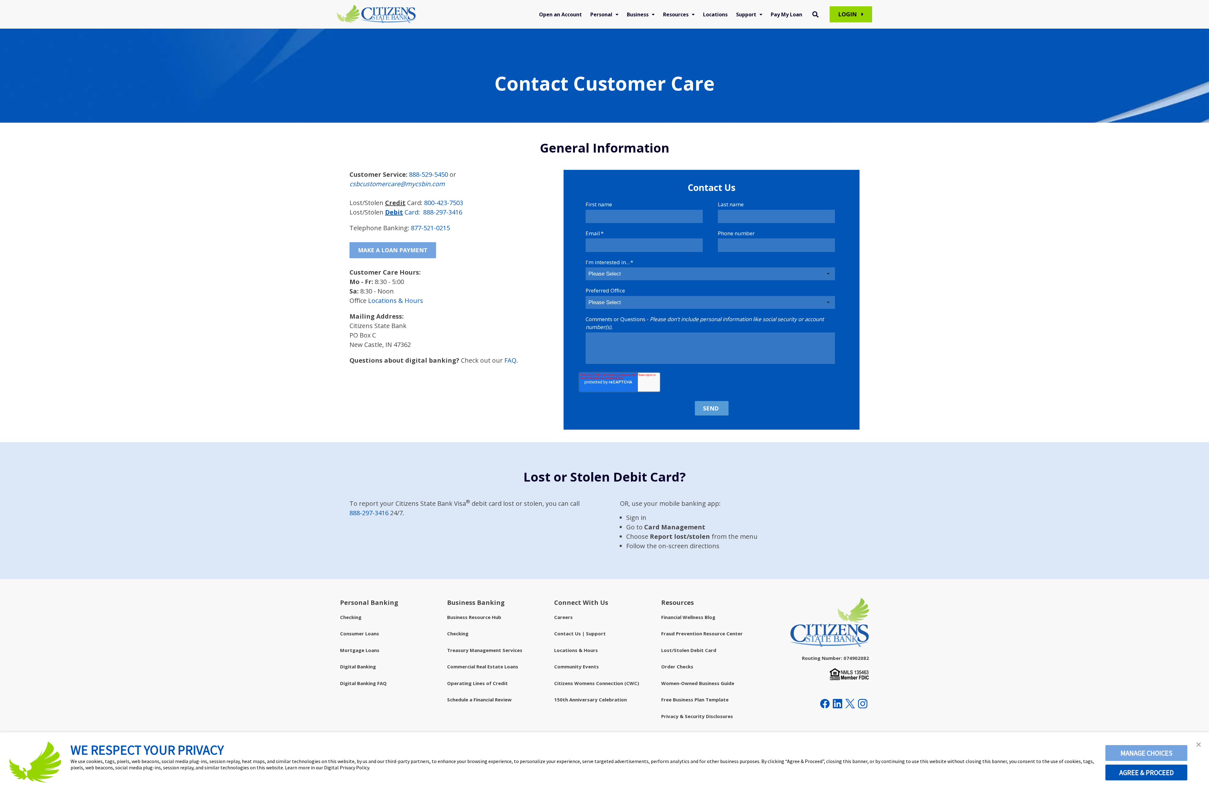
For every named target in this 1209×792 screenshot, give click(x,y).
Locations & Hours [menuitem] (576, 650)
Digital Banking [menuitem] (358, 666)
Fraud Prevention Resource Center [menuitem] (702, 633)
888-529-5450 (428, 174)
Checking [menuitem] (350, 617)
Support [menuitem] (746, 14)
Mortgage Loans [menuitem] (359, 650)
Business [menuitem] (638, 14)
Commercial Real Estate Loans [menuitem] (482, 666)
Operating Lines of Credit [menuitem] (477, 683)
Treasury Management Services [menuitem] (484, 650)
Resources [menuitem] (676, 14)
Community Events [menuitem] (576, 666)
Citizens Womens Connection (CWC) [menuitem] (596, 683)
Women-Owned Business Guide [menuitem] (697, 683)
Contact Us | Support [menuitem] (580, 633)
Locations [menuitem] (715, 14)
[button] (1198, 744)
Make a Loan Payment (393, 250)
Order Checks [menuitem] (677, 666)
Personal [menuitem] (601, 14)
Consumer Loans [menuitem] (359, 633)
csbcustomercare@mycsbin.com (397, 184)
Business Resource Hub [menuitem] (474, 617)
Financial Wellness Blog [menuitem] (688, 617)
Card (401, 212)
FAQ (510, 360)
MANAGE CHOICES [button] (1146, 753)
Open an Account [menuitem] (560, 14)
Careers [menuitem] (563, 617)
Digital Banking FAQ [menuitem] (363, 683)
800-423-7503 (443, 202)
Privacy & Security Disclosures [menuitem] (697, 716)
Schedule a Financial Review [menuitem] (479, 699)
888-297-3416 (442, 212)
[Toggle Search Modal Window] (815, 14)
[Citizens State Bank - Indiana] (376, 14)
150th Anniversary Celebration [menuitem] (590, 699)
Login (848, 14)
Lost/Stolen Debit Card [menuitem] (688, 650)
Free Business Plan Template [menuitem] (695, 699)
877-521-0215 (430, 228)
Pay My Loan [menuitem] (786, 14)
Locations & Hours (395, 300)
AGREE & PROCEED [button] (1146, 772)
